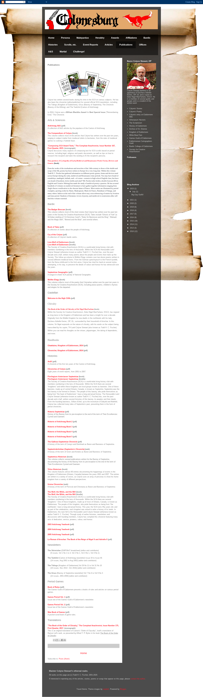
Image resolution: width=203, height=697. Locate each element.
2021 (132, 200)
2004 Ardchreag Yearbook (58, 529)
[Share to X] (59, 640)
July (134, 192)
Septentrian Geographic (58, 272)
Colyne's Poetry (135, 112)
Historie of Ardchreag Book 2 (60, 422)
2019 (132, 207)
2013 (132, 228)
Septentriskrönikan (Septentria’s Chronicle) (66, 449)
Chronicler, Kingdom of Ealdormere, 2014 (65, 350)
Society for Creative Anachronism (137, 150)
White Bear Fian (135, 135)
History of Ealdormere (138, 126)
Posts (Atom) (64, 659)
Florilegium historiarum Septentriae (63, 377)
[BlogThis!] (57, 640)
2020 (132, 203)
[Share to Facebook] (62, 640)
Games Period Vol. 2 (56, 605)
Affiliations (131, 38)
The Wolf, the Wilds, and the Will (62, 492)
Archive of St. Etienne (138, 129)
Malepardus (83, 38)
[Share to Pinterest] (64, 640)
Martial (63, 51)
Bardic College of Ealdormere (141, 146)
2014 (132, 224)
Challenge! (79, 51)
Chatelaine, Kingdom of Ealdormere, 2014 (65, 346)
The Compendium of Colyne (60, 133)
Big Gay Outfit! (137, 195)
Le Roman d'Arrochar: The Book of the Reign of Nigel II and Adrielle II (77, 539)
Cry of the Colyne (55, 235)
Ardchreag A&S (54, 126)
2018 (132, 210)
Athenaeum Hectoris (137, 120)
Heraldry (99, 38)
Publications (125, 45)
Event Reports (90, 45)
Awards (115, 38)
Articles (109, 45)
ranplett (106, 689)
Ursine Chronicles (55, 484)
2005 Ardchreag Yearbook (58, 534)
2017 (132, 214)
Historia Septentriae (56, 412)
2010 (132, 231)
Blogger (123, 689)
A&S (50, 51)
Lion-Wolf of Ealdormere (58, 242)
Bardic (146, 38)
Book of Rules (54, 587)
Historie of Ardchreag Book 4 (60, 432)
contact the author (137, 679)
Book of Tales (53, 227)
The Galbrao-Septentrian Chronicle (62, 442)
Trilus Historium (54, 469)
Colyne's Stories (135, 108)
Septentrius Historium (57, 457)
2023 (132, 189)
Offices (142, 45)
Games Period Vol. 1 (56, 597)
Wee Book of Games (56, 612)
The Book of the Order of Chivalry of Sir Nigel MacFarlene (71, 309)
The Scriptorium (135, 123)
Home (51, 38)
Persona (65, 38)
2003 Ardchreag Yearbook (58, 524)
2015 (132, 221)
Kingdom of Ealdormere (138, 132)
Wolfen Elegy (53, 280)
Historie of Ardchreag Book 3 (60, 427)
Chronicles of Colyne (57, 369)
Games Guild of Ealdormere (140, 138)
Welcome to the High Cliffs (59, 298)
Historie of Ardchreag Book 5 (60, 437)
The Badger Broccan (56, 209)
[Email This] (54, 640)
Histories (53, 45)
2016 (132, 217)
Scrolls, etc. (70, 45)
